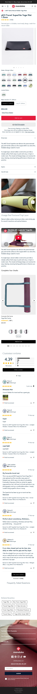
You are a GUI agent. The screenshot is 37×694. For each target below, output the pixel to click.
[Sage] (11, 331)
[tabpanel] (18, 46)
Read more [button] (6, 494)
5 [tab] (23, 67)
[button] (36, 2)
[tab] (14, 67)
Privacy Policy (18, 692)
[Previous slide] (4, 202)
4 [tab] (21, 67)
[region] (18, 310)
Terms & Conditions (18, 690)
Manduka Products (23, 610)
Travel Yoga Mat (8, 606)
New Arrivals (21, 606)
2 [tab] (16, 67)
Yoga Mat (6, 602)
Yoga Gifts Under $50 (22, 614)
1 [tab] (14, 67)
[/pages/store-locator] (7, 6)
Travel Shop (7, 614)
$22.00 (3, 323)
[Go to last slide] (3, 300)
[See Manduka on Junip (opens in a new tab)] (22, 578)
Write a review (18, 369)
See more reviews (18, 574)
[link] (18, 20)
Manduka (20, 688)
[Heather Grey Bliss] (21, 331)
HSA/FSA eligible (19, 124)
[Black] (16, 331)
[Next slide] (33, 202)
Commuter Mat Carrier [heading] (7, 316)
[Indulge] (26, 331)
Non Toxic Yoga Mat (19, 602)
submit (18, 673)
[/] (18, 6)
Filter (19, 375)
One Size (18, 336)
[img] (11, 382)
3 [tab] (19, 67)
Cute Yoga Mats (8, 610)
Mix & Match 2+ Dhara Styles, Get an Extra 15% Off (18, 2)
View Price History (7, 112)
